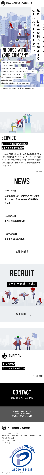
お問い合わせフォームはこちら (22, 398)
